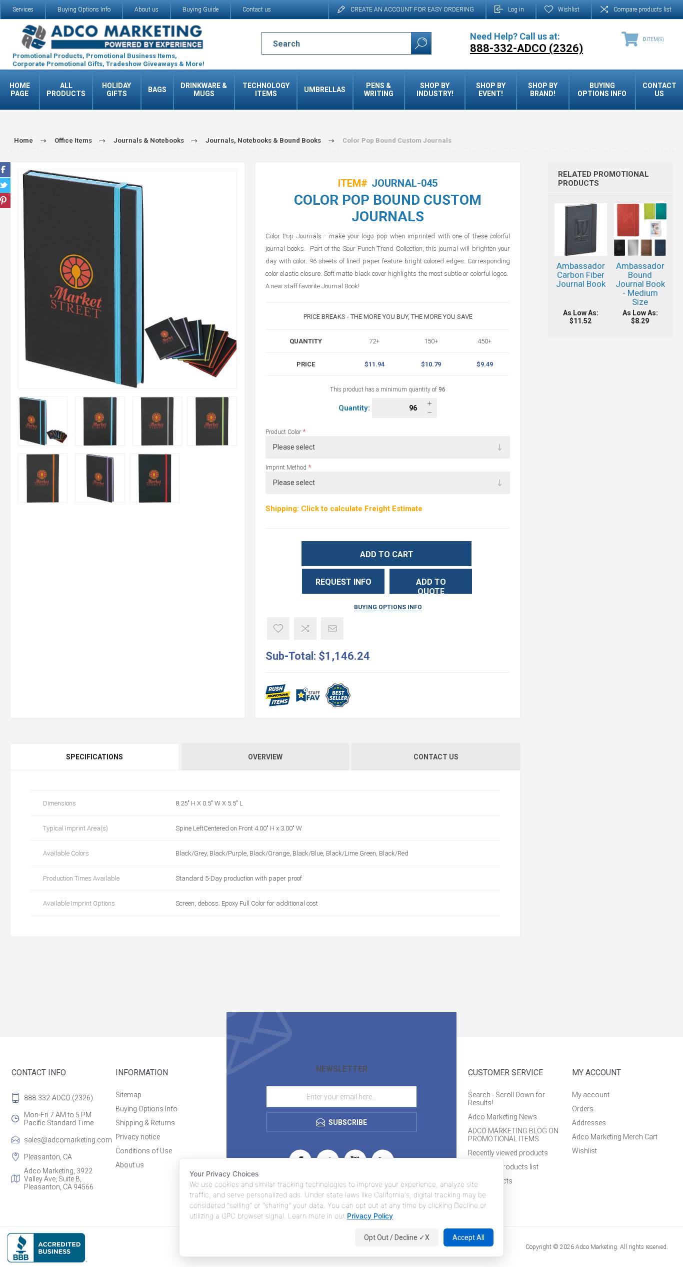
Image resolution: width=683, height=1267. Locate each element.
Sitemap (129, 1095)
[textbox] (328, 44)
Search (421, 43)
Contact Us (436, 757)
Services (23, 9)
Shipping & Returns (145, 1123)
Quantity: (355, 407)
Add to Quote (431, 585)
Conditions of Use (144, 1151)
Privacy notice (138, 1137)
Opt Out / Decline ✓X (397, 1237)
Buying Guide (200, 9)
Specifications (94, 757)
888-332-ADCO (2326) (58, 1098)
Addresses (589, 1123)
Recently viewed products (508, 1153)
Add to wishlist (278, 628)
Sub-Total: (291, 656)
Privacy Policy (370, 1215)
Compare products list (643, 9)
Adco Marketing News (502, 1117)
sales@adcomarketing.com (68, 1140)
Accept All (468, 1237)
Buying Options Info (84, 9)
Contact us (256, 9)
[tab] (95, 756)
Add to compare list (305, 628)
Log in (516, 9)
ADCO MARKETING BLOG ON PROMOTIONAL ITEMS (513, 1135)
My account (591, 1095)
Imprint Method (287, 467)
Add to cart (387, 554)
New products (490, 1181)
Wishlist (584, 1151)
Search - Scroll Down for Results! (506, 1099)
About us (146, 9)
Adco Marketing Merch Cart (615, 1137)
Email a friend (332, 628)
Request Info (344, 582)
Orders (583, 1109)
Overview (265, 757)
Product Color (284, 432)
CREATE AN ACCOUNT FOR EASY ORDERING (412, 9)
